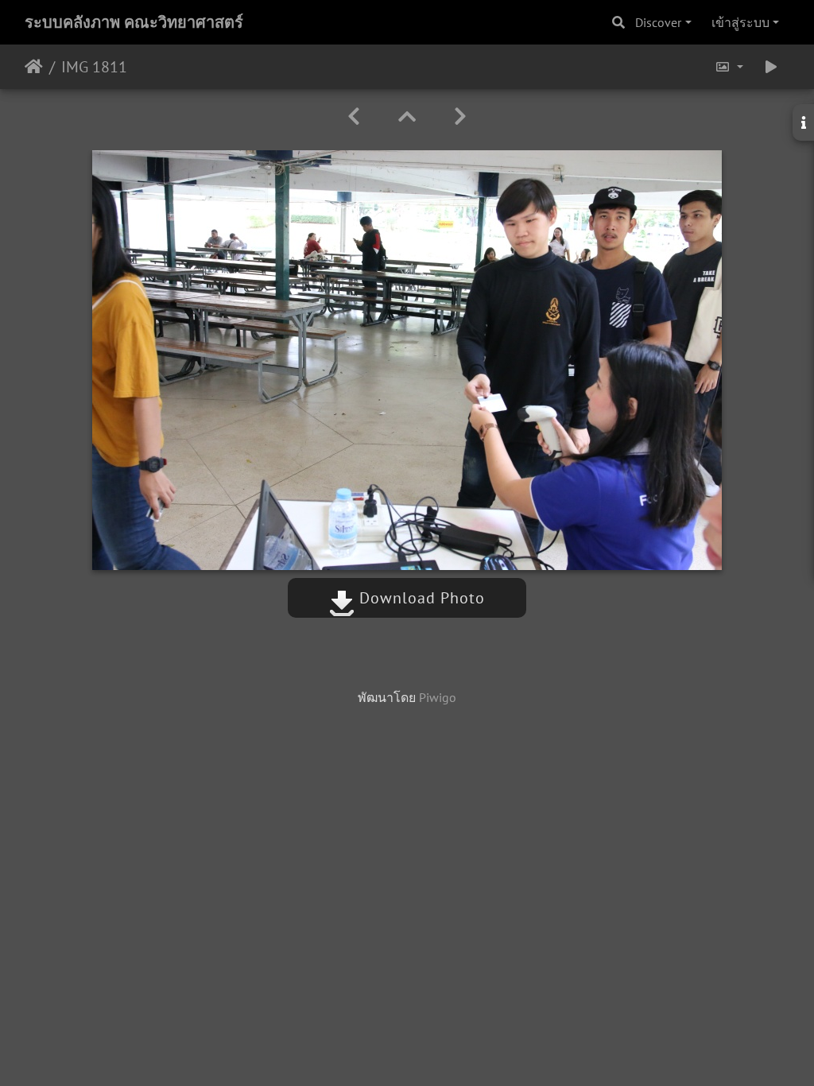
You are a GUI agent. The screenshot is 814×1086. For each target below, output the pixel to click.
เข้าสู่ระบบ (740, 22)
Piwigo (437, 697)
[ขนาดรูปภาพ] (729, 67)
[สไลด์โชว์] (771, 67)
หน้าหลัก (34, 67)
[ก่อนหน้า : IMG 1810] (353, 116)
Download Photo (420, 598)
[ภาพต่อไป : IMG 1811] (460, 116)
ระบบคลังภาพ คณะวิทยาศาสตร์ (134, 22)
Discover (658, 22)
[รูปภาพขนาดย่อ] (407, 116)
